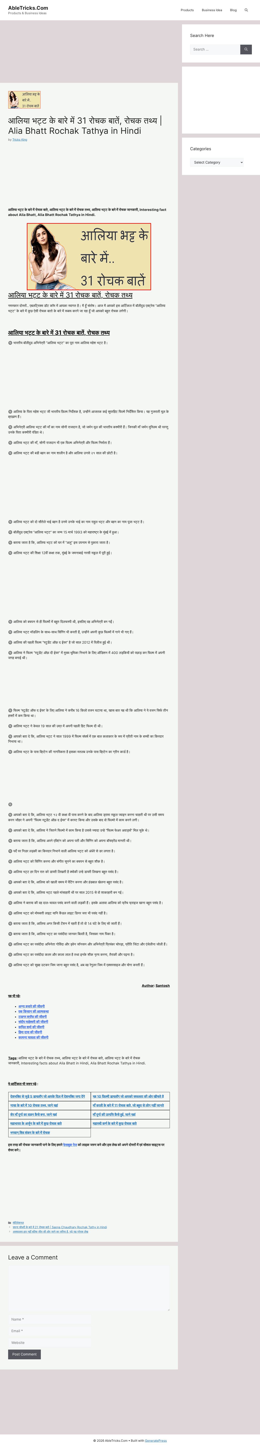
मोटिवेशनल (18, 1222)
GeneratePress (156, 1441)
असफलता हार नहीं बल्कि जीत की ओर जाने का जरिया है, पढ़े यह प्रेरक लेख (50, 1231)
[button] (246, 10)
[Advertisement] (89, 52)
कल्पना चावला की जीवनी (33, 1037)
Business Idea (212, 10)
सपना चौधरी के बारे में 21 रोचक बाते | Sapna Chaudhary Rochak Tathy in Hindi (60, 1227)
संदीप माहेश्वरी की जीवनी (33, 1022)
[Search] (246, 49)
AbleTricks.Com (28, 8)
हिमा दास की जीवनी (30, 1032)
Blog (233, 10)
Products (187, 10)
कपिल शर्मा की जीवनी (31, 1027)
